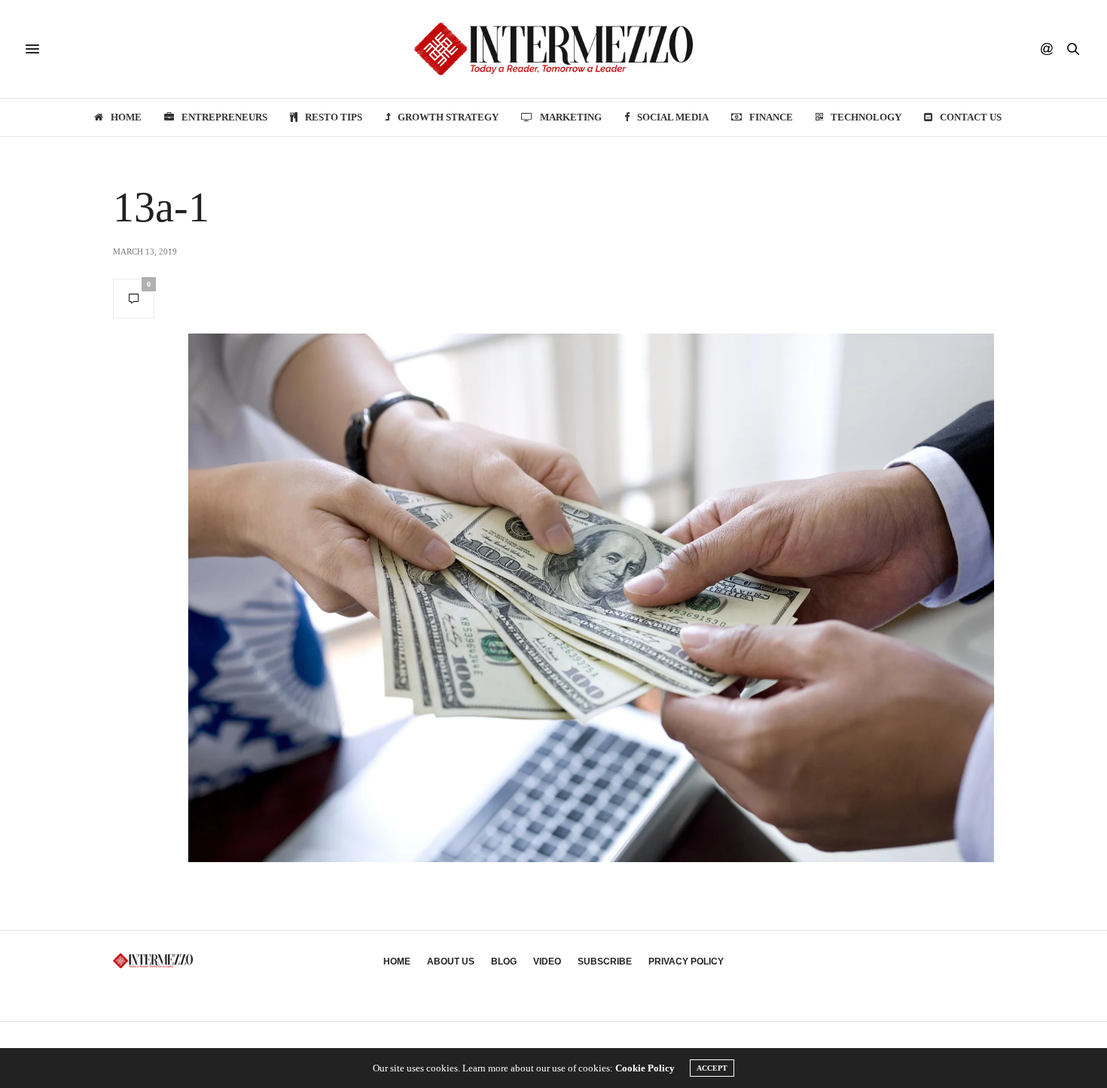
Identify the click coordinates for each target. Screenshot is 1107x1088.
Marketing (571, 117)
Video (547, 961)
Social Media (673, 117)
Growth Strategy (448, 117)
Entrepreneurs (224, 117)
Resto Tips (333, 117)
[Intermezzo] (553, 49)
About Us (450, 961)
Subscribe (605, 961)
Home (126, 117)
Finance (771, 117)
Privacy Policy (686, 961)
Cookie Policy (645, 1068)
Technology (866, 117)
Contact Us (971, 117)
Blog (504, 961)
